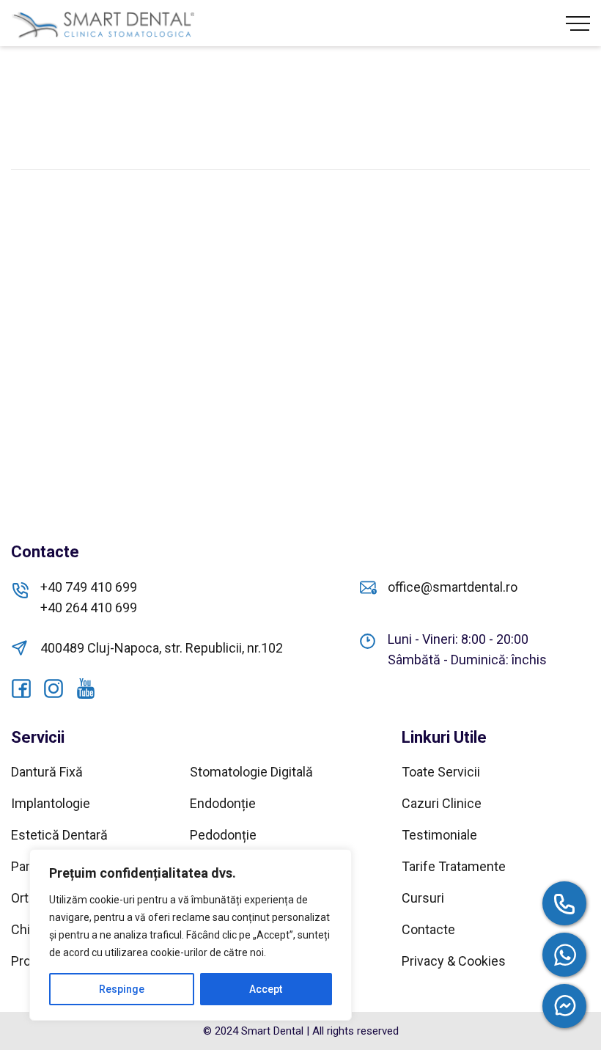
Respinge (121, 989)
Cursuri (423, 898)
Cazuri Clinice (442, 803)
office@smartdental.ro (452, 587)
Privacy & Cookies (454, 961)
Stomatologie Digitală (251, 771)
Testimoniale (439, 834)
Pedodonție (223, 834)
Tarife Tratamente (454, 866)
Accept (265, 989)
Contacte (428, 929)
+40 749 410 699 (88, 587)
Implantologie (50, 803)
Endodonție (223, 803)
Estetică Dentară (59, 834)
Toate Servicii (441, 771)
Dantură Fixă (47, 771)
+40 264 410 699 (88, 607)
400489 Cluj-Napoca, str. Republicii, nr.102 (161, 648)
